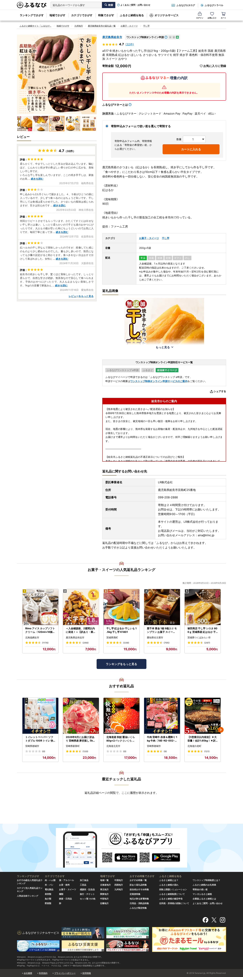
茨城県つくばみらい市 (199, 637)
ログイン (199, 18)
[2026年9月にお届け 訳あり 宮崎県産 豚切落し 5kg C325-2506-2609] (81, 716)
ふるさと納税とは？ (168, 880)
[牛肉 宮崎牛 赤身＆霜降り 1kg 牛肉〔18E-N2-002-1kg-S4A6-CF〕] (162, 716)
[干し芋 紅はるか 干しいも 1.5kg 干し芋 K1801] (121, 607)
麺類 (61, 894)
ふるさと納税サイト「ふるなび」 (36, 26)
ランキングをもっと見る (121, 664)
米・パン (49, 884)
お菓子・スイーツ (129, 26)
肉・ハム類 (50, 880)
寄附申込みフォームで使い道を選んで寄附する (141, 126)
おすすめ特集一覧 (138, 880)
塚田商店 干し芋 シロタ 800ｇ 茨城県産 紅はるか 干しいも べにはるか (202, 630)
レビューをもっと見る (81, 296)
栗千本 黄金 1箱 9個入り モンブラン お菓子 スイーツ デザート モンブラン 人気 (162, 630)
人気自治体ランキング (27, 895)
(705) (167, 642)
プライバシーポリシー (65, 973)
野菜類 (48, 903)
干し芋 (146, 26)
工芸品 (83, 884)
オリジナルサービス (167, 15)
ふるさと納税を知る (132, 15)
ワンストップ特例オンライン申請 (145, 37)
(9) (165, 751)
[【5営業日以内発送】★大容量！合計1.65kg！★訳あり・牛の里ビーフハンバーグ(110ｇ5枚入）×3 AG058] (203, 716)
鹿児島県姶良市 (112, 37)
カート (223, 18)
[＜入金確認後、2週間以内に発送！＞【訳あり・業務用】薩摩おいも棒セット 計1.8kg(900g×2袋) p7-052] (81, 607)
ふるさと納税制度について (172, 894)
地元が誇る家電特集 (139, 898)
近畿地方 (104, 903)
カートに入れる (191, 149)
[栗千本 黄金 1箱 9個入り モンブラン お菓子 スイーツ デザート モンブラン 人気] (162, 607)
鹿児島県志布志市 (75, 637)
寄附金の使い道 (200, 889)
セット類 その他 (87, 898)
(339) (126, 642)
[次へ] (221, 730)
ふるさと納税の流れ (168, 884)
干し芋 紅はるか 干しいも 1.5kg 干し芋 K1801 (121, 630)
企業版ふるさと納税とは (204, 898)
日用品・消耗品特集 (139, 903)
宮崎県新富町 (73, 746)
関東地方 (104, 894)
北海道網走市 (32, 637)
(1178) (45, 642)
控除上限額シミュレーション (173, 889)
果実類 (48, 894)
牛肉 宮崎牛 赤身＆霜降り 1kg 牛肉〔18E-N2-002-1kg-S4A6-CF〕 (162, 738)
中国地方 (118, 880)
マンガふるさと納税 (202, 894)
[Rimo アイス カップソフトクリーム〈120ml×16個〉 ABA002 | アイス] (40, 607)
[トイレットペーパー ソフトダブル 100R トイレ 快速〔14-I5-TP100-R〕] (40, 716)
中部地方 (104, 898)
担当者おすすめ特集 (139, 889)
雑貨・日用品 (65, 898)
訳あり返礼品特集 (138, 884)
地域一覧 (104, 880)
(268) (86, 642)
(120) (85, 751)
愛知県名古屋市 (155, 637)
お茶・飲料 (64, 884)
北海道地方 (105, 884)
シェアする (220, 391)
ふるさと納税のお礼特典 (204, 884)
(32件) (129, 44)
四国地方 (118, 884)
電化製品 (49, 889)
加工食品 (84, 880)
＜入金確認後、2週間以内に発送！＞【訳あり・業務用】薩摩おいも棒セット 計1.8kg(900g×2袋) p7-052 (81, 630)
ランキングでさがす (32, 15)
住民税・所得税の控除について (174, 903)
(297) (207, 642)
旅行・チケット (87, 894)
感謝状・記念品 (87, 889)
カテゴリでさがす (82, 15)
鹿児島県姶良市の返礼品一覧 (102, 26)
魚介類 (48, 898)
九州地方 (78, 26)
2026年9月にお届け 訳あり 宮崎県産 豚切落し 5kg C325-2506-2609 (80, 738)
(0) (43, 751)
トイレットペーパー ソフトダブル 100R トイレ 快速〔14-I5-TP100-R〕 (39, 738)
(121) (207, 751)
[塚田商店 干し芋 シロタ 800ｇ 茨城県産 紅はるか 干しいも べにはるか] (203, 607)
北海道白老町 (194, 746)
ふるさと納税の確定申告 (171, 898)
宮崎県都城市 (32, 746)
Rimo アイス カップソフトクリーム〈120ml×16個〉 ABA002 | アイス (40, 630)
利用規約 (43, 973)
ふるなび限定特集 (138, 908)
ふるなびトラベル (214, 5)
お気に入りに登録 (214, 66)
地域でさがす (57, 15)
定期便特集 (135, 894)
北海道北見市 (113, 746)
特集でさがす (106, 15)
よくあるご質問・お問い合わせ (135, 5)
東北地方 (104, 889)
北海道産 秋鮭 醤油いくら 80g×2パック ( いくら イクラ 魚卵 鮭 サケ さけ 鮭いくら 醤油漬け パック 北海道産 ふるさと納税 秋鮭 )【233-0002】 (121, 738)
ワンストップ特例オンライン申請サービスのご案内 (158, 381)
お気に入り (212, 18)
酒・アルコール (66, 880)
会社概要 (28, 973)
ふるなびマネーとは (115, 104)
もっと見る (163, 347)
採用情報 (86, 973)
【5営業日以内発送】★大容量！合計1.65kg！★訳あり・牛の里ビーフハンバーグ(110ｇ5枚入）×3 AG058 (202, 738)
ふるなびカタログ (185, 5)
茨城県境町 (112, 637)
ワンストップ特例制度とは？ (206, 880)
